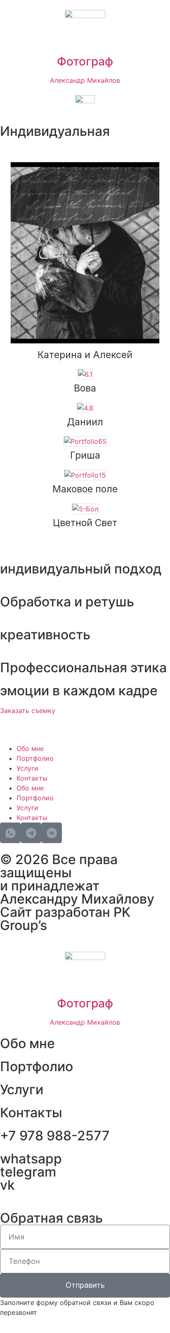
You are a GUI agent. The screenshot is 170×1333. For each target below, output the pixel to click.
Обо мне (30, 748)
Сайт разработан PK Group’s (65, 918)
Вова (85, 388)
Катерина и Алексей (85, 355)
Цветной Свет (85, 523)
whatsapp (31, 1159)
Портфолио (35, 758)
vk (7, 1185)
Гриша (85, 455)
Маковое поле (85, 489)
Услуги (27, 768)
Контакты (32, 778)
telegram (28, 1172)
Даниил (85, 422)
